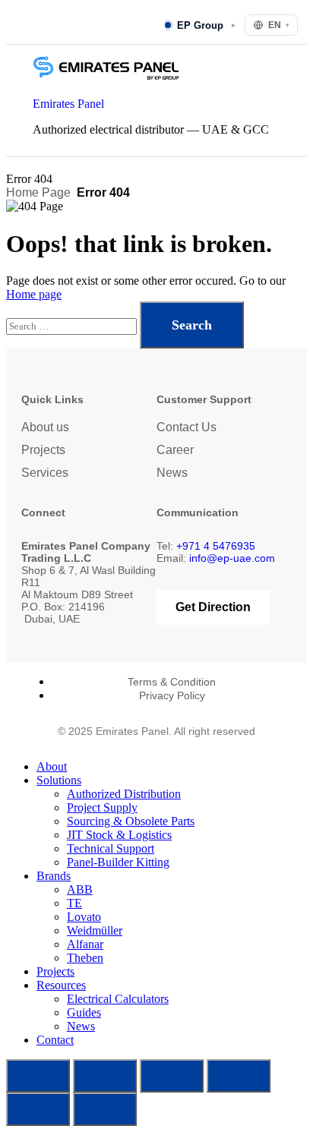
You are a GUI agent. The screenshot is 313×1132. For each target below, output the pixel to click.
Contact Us (186, 427)
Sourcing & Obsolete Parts (130, 821)
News (172, 472)
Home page (34, 294)
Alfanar (85, 944)
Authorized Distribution (124, 793)
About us (45, 427)
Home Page (38, 192)
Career (175, 449)
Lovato (84, 916)
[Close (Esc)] (238, 1076)
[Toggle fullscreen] (105, 1076)
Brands (53, 875)
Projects (43, 449)
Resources (61, 985)
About (51, 766)
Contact (55, 1039)
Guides (84, 1012)
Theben (85, 957)
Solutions (58, 780)
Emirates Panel (68, 103)
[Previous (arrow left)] (38, 1109)
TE (74, 903)
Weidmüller (94, 930)
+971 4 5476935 (215, 546)
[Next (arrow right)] (105, 1109)
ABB (80, 889)
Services (44, 472)
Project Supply (102, 807)
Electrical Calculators (118, 998)
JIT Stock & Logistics (119, 834)
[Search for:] (73, 325)
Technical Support (110, 848)
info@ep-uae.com (232, 558)
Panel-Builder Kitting (118, 862)
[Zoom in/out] (38, 1076)
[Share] (172, 1076)
